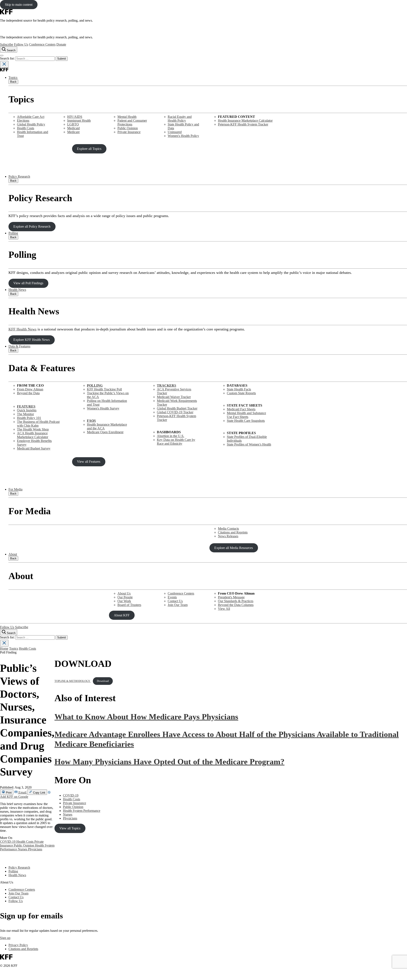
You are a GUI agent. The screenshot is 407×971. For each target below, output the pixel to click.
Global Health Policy (31, 124)
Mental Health (127, 116)
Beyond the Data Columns (236, 605)
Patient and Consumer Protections (132, 122)
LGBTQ (73, 124)
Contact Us (175, 601)
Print (8, 792)
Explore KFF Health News (31, 339)
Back (13, 81)
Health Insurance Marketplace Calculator (245, 120)
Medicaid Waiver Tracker (174, 397)
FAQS (91, 420)
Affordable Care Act (30, 116)
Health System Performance (81, 810)
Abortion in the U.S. (170, 436)
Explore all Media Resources (233, 548)
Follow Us (21, 44)
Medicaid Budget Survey (33, 448)
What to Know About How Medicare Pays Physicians (146, 716)
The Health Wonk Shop (33, 429)
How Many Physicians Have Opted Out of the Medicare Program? (169, 761)
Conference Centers (42, 44)
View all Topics (69, 828)
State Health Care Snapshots (246, 420)
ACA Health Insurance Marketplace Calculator (32, 435)
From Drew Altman (30, 389)
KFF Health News (22, 329)
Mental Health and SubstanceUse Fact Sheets (246, 415)
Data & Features (19, 346)
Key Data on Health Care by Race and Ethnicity (176, 441)
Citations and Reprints (233, 532)
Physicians (35, 849)
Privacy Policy (18, 945)
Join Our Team (178, 605)
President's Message (231, 597)
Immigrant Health (79, 120)
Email (22, 792)
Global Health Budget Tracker (177, 408)
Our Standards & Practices (235, 601)
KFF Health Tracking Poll (104, 389)
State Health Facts (239, 389)
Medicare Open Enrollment (105, 432)
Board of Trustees (129, 605)
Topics (12, 77)
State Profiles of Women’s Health (249, 444)
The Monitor (25, 414)
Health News (17, 289)
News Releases (228, 536)
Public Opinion (127, 128)
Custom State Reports (241, 393)
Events (172, 597)
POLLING (95, 385)
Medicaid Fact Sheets (241, 409)
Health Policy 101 (29, 418)
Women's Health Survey (103, 408)
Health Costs (25, 128)
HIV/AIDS (74, 116)
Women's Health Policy (183, 136)
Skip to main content (18, 4)
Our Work (124, 601)
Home (4, 648)
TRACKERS (166, 385)
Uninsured (175, 132)
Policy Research (19, 176)
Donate (61, 44)
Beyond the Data (28, 393)
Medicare (73, 132)
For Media (15, 489)
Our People (125, 597)
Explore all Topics (89, 148)
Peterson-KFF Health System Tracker (243, 124)
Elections (23, 120)
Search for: (7, 58)
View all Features (88, 461)
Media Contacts (228, 528)
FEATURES (26, 406)
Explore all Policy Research (31, 226)
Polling (13, 233)
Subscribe (6, 44)
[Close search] (4, 64)
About (12, 554)
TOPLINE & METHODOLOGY (72, 681)
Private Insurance (129, 132)
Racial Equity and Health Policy (180, 118)
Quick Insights (26, 410)
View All (224, 608)
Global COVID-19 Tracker (175, 412)
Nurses (23, 849)
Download (103, 681)
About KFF (122, 615)
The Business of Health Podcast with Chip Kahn (38, 423)
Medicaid (73, 128)
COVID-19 (8, 841)
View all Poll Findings (28, 283)
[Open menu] (1, 55)
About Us (124, 593)
